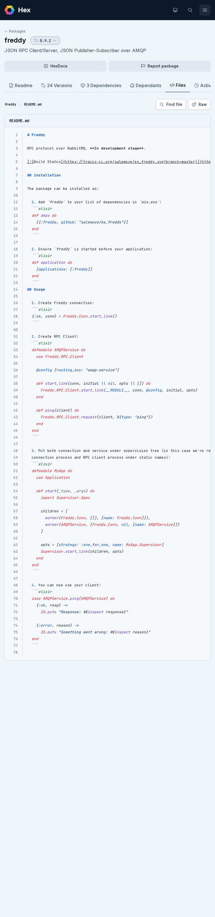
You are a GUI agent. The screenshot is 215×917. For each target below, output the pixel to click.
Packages (17, 31)
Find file (174, 104)
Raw (202, 104)
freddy (15, 40)
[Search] (190, 10)
